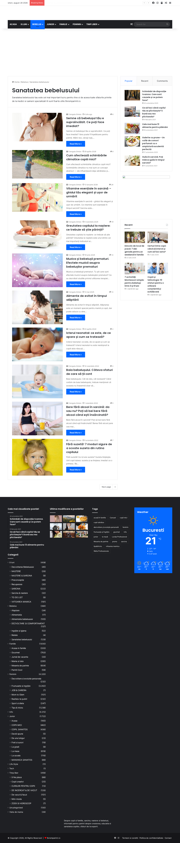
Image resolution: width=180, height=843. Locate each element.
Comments (162, 81)
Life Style (13, 764)
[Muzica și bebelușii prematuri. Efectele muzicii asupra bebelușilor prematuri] (37, 270)
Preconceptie (18, 580)
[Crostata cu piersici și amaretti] (82, 518)
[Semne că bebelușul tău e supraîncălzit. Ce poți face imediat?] (37, 127)
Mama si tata (17, 661)
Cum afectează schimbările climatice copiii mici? (86, 157)
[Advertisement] (90, 52)
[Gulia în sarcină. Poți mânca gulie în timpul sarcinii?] (132, 160)
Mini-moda (17, 799)
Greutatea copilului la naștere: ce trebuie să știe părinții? (88, 228)
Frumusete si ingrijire (21, 686)
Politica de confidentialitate (151, 838)
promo (114, 541)
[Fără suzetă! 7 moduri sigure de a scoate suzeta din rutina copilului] (37, 457)
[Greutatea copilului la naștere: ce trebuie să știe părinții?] (37, 234)
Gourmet (16, 652)
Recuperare (17, 584)
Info (11, 712)
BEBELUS (36, 24)
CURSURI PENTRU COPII (23, 786)
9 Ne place (17, 777)
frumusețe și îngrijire (101, 532)
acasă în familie (100, 518)
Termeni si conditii (130, 838)
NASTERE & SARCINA (22, 575)
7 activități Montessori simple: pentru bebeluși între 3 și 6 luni (134, 281)
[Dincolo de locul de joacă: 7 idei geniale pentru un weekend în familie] (135, 237)
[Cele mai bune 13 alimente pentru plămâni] (132, 128)
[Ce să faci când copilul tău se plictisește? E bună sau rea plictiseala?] (132, 111)
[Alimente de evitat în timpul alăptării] (37, 307)
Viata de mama (16, 812)
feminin (125, 527)
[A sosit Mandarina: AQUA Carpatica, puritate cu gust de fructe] (82, 526)
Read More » (76, 144)
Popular (128, 81)
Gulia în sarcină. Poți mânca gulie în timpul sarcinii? (153, 159)
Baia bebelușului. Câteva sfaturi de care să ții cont (89, 372)
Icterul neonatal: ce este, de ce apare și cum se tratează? (88, 335)
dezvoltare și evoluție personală (106, 527)
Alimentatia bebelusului (22, 619)
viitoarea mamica (112, 546)
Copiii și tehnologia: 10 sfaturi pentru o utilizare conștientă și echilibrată (156, 284)
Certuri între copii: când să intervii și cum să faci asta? (157, 248)
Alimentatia (17, 615)
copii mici (123, 518)
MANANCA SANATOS (22, 760)
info (125, 532)
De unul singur (18, 738)
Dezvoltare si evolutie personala (26, 678)
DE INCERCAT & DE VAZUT (24, 790)
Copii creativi (18, 781)
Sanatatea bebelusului (22, 639)
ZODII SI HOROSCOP (21, 803)
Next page (106, 487)
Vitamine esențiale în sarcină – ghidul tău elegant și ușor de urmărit (88, 192)
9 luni (11, 562)
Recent (144, 81)
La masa (15, 751)
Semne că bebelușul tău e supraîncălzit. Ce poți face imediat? (85, 122)
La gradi (15, 747)
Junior (12, 716)
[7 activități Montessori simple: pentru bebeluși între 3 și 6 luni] (135, 268)
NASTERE (16, 571)
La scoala (16, 755)
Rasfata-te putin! (19, 699)
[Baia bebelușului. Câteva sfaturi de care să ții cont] (37, 381)
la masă (105, 537)
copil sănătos (99, 522)
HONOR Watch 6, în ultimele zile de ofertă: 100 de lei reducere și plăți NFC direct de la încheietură (89, 3)
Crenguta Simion (74, 114)
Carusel (113, 518)
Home (17, 82)
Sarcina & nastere (20, 593)
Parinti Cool (17, 670)
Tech (11, 768)
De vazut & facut (19, 794)
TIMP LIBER (91, 24)
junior (96, 537)
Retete (15, 635)
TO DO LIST (17, 597)
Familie (12, 644)
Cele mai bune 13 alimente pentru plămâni (155, 126)
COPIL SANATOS (20, 729)
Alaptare (15, 610)
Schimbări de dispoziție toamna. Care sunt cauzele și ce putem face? (154, 96)
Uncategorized (16, 808)
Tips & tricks (17, 707)
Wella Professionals (101, 551)
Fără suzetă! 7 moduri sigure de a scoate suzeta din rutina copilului (89, 448)
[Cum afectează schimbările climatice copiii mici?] (37, 164)
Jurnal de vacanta (20, 657)
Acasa (14, 721)
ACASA (13, 24)
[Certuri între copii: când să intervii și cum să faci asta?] (158, 237)
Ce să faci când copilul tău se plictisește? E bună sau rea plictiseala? (154, 112)
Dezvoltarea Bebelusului (23, 567)
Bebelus (24, 82)
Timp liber (13, 773)
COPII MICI (17, 725)
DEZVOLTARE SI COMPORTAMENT (28, 623)
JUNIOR (50, 24)
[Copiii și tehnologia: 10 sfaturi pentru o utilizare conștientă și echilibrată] (158, 268)
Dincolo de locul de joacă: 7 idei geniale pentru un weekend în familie (134, 250)
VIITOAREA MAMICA (21, 601)
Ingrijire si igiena (19, 631)
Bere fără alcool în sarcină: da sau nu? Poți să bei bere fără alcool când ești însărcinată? (87, 411)
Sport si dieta (18, 703)
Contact (168, 838)
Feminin (12, 674)
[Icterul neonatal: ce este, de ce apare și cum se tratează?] (37, 344)
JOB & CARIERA (19, 690)
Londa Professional (119, 537)
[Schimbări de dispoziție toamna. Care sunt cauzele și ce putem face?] (132, 95)
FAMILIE (63, 24)
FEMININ (77, 24)
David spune (17, 734)
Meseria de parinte (20, 665)
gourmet (116, 532)
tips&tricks (98, 546)
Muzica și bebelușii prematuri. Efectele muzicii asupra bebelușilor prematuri (87, 263)
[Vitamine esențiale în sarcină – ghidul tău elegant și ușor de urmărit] (37, 197)
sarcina (124, 541)
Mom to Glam (18, 694)
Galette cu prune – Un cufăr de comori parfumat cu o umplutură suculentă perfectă (153, 143)
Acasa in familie (19, 648)
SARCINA (16, 588)
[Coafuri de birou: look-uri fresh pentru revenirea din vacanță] (56, 518)
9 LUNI (24, 24)
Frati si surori (17, 742)
